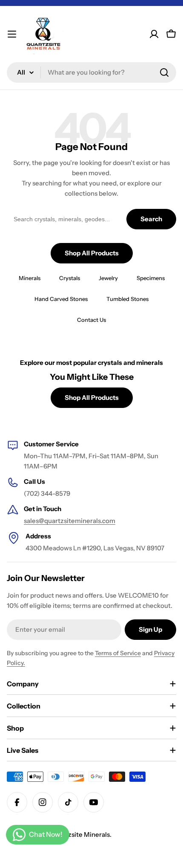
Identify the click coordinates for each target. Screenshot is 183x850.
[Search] (164, 72)
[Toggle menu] (12, 34)
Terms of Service (118, 653)
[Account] (154, 34)
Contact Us (91, 319)
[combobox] (91, 72)
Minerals (29, 278)
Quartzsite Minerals (80, 834)
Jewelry (108, 278)
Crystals (69, 278)
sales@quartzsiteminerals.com (69, 521)
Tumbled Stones (127, 298)
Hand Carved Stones (61, 298)
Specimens (151, 278)
